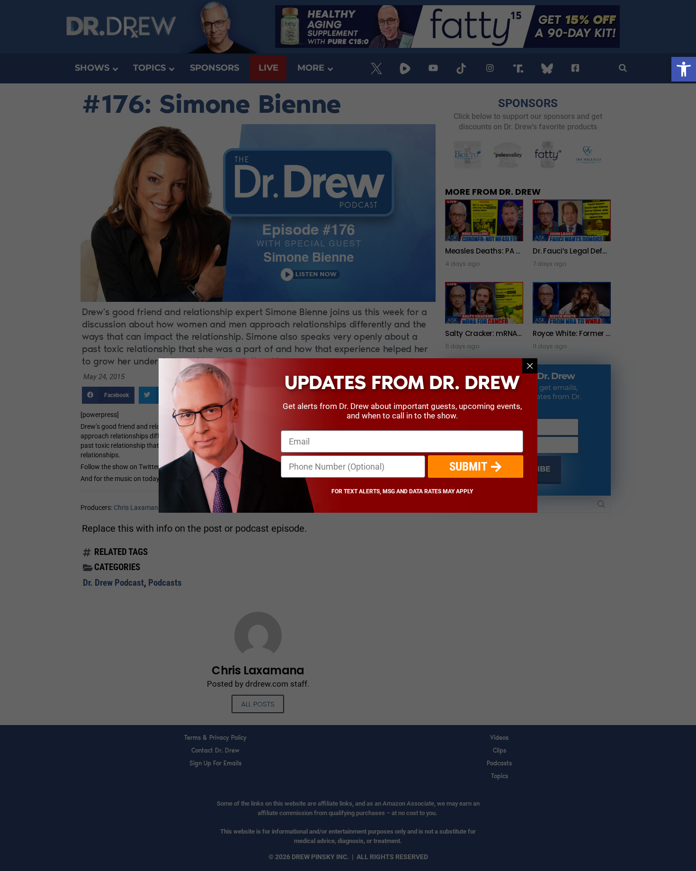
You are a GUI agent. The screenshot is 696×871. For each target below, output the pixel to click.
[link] (683, 69)
